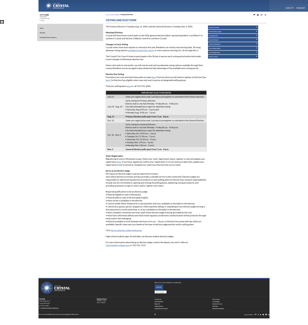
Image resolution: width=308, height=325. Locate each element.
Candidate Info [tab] (213, 35)
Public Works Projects (161, 308)
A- (265, 15)
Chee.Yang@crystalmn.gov (118, 245)
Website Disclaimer (218, 308)
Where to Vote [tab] (213, 56)
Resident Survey (217, 304)
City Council (216, 299)
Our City (290, 8)
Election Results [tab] (213, 40)
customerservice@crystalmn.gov (50, 308)
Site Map (215, 306)
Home (41, 28)
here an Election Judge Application (126, 230)
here (154, 77)
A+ (261, 15)
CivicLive (67, 314)
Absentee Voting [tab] (214, 27)
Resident (301, 8)
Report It (157, 304)
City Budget (216, 301)
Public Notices (159, 306)
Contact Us (158, 299)
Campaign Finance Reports (48, 37)
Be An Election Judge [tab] (215, 31)
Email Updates (159, 301)
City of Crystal (110, 14)
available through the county (141, 50)
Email (42, 20)
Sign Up (158, 287)
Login (155, 314)
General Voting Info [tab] (214, 44)
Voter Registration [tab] (214, 52)
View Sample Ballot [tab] (214, 48)
